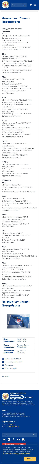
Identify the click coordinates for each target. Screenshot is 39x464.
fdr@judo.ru (11, 424)
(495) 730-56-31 (13, 427)
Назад (7, 376)
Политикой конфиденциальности (16, 454)
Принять (30, 458)
